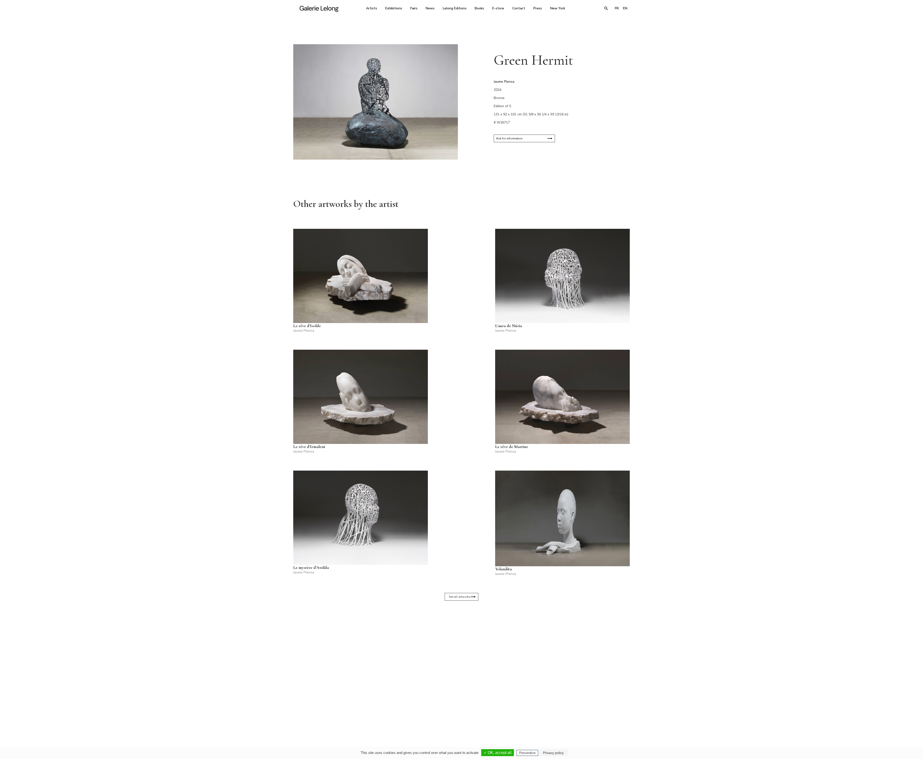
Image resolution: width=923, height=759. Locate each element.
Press (537, 8)
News (430, 8)
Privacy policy (553, 753)
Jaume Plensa (504, 81)
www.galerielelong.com (609, 717)
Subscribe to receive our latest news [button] (458, 657)
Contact (518, 8)
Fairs (414, 8)
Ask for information (509, 138)
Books (479, 8)
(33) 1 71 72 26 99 (522, 713)
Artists (371, 8)
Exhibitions (393, 8)
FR (617, 8)
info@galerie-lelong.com (394, 717)
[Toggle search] (606, 8)
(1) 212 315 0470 (585, 713)
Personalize (527, 753)
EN (625, 8)
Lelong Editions (455, 8)
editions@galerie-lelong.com (460, 717)
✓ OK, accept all (497, 753)
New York (557, 8)
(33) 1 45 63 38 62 (459, 713)
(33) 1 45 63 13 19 (396, 713)
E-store (498, 8)
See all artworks (459, 597)
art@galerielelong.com (582, 717)
